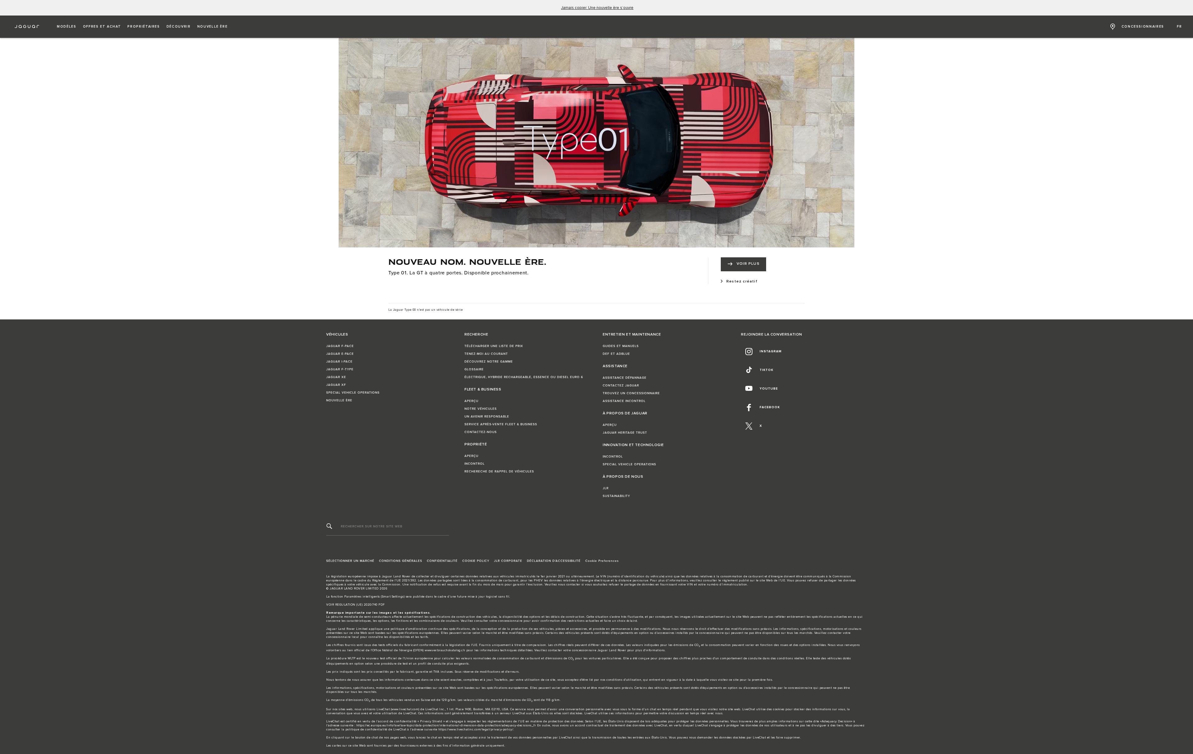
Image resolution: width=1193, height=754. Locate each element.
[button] (67, 27)
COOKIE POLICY (475, 561)
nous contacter (569, 584)
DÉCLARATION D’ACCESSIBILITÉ (554, 561)
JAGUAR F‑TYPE (340, 369)
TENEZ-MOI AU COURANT (486, 354)
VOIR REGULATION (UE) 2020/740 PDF (355, 604)
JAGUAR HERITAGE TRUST (625, 433)
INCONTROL (474, 464)
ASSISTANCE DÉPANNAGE (625, 378)
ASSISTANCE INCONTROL (624, 401)
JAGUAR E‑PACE (340, 354)
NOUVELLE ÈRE (339, 400)
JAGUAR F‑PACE (340, 346)
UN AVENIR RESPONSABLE (486, 416)
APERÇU (471, 401)
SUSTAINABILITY (616, 496)
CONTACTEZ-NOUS (480, 432)
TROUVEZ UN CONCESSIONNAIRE (631, 393)
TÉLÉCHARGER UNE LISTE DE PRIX (493, 346)
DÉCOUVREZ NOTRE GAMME (488, 361)
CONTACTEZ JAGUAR (621, 385)
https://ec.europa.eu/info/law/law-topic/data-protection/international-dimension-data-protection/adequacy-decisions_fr (446, 725)
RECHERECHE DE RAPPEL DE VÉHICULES (499, 471)
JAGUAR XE (336, 377)
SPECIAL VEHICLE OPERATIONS (353, 393)
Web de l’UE (775, 580)
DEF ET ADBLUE (616, 354)
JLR (606, 488)
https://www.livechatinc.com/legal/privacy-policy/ (476, 729)
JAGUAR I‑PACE (339, 361)
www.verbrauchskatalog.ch (445, 650)
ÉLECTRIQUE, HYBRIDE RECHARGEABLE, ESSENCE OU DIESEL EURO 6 (523, 377)
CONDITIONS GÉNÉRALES (400, 561)
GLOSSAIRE (474, 369)
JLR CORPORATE (508, 561)
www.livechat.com (404, 709)
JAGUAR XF (336, 385)
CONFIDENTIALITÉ (442, 561)
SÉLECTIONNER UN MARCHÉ (350, 561)
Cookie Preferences (602, 561)
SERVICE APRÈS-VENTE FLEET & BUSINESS (500, 424)
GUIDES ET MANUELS (621, 346)
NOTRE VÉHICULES (480, 409)
